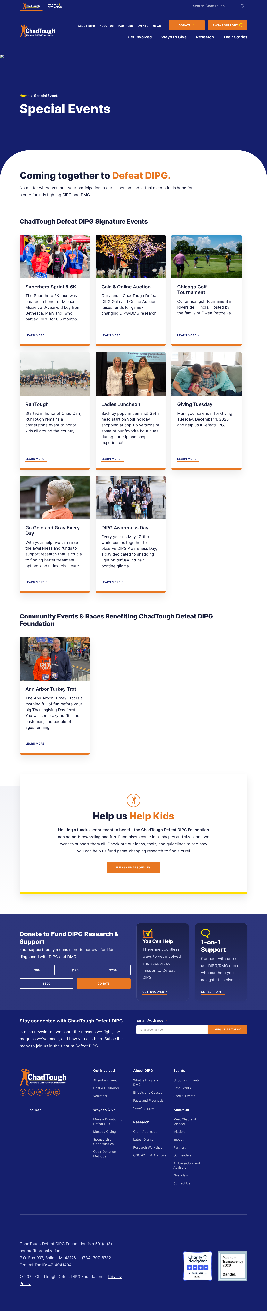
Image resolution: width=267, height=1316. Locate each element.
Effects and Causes (147, 1092)
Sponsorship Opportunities (103, 1141)
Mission (179, 1132)
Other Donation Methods (104, 1154)
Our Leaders (182, 1155)
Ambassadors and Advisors (186, 1165)
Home (25, 96)
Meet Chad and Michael (184, 1121)
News (157, 25)
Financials (180, 1175)
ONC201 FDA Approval (150, 1155)
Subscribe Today (227, 1029)
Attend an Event (105, 1080)
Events (143, 25)
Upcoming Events (186, 1080)
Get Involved (140, 37)
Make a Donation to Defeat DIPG (108, 1121)
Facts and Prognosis (148, 1100)
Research (205, 37)
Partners (125, 25)
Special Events (184, 1096)
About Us (107, 25)
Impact (178, 1139)
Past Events (182, 1088)
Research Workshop (148, 1147)
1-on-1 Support (144, 1108)
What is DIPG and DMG (146, 1082)
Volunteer (100, 1096)
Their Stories (235, 37)
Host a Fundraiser (106, 1088)
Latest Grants (143, 1139)
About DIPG (86, 25)
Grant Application (146, 1132)
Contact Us (181, 1183)
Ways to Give (174, 37)
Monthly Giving (104, 1132)
